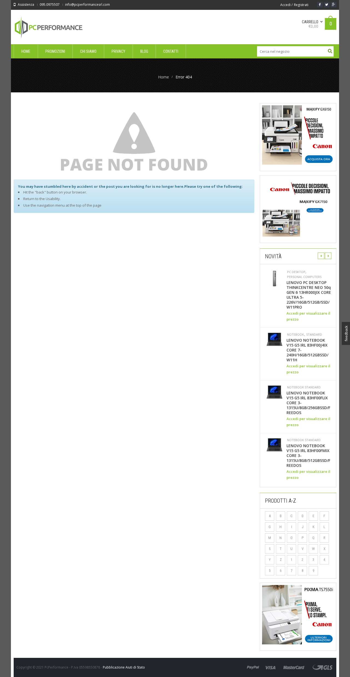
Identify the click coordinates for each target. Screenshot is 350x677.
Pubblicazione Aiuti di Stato (124, 667)
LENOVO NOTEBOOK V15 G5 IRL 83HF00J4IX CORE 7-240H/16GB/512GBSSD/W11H (307, 350)
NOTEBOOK (295, 334)
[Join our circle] (333, 4)
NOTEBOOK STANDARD (303, 387)
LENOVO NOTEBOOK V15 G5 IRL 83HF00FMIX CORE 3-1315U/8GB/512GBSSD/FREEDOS (308, 455)
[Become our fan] (320, 4)
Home (163, 77)
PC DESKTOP (296, 272)
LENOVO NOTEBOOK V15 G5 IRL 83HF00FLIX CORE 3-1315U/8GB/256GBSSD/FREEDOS (308, 403)
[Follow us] (326, 4)
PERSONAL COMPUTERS (304, 277)
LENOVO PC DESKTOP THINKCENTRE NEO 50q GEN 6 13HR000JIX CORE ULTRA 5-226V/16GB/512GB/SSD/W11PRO (308, 295)
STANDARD (314, 334)
